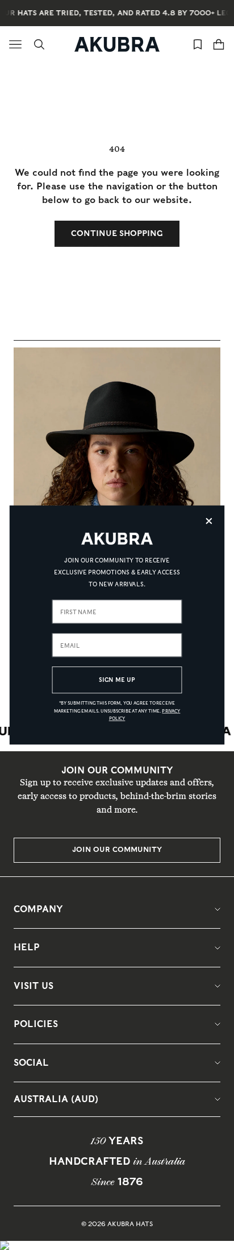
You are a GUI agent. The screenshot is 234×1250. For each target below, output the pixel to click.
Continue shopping (117, 233)
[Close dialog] (209, 521)
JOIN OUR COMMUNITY (117, 849)
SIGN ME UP (117, 680)
